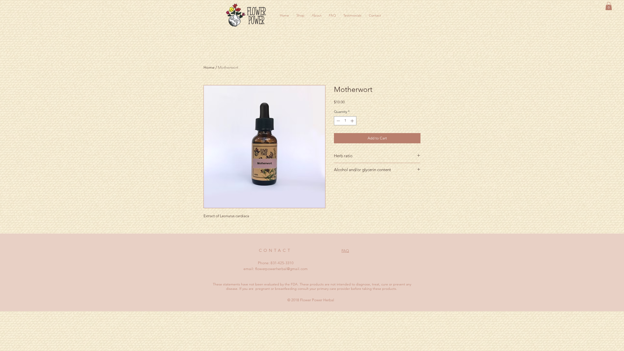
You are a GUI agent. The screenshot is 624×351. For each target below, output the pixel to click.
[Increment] (353, 121)
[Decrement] (338, 121)
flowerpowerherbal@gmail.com (281, 268)
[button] (608, 6)
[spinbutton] (345, 121)
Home (209, 67)
